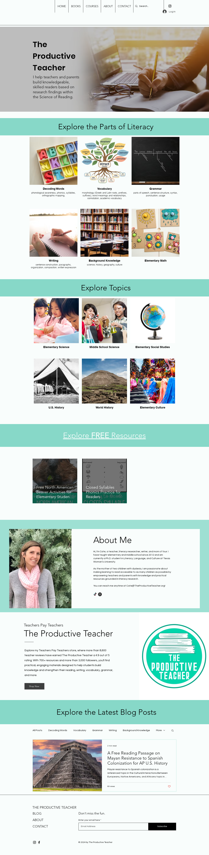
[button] (172, 730)
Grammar (97, 730)
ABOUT (38, 820)
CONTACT (40, 826)
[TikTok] (95, 594)
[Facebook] (39, 842)
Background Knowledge (136, 730)
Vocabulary (79, 730)
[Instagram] (170, 6)
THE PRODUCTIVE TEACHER (54, 807)
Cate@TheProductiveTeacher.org (145, 586)
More (159, 730)
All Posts (37, 730)
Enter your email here (89, 820)
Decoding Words (57, 730)
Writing (113, 730)
